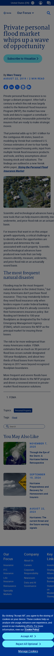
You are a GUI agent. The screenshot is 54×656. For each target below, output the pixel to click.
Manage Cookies (28, 651)
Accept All (27, 636)
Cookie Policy (32, 629)
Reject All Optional (27, 644)
